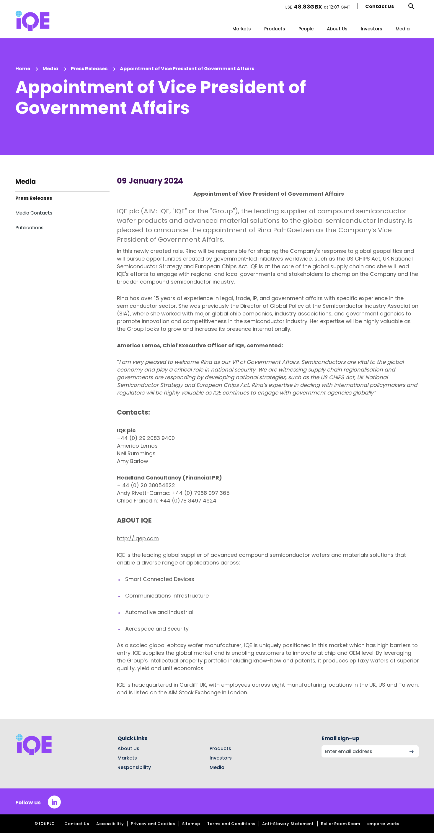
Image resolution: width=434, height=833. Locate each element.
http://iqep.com (138, 538)
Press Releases (89, 68)
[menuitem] (241, 29)
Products (274, 29)
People (306, 29)
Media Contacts (33, 213)
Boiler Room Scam (340, 824)
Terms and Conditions (231, 824)
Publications (29, 227)
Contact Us (379, 6)
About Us (337, 29)
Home (22, 68)
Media (403, 29)
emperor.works (383, 824)
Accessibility (110, 824)
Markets (241, 29)
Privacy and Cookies (153, 824)
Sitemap (191, 824)
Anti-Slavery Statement (288, 824)
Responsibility (134, 767)
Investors (371, 29)
